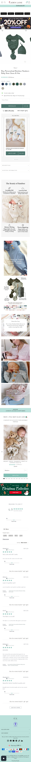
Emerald (17, 84)
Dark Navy (2, 84)
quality (5, 535)
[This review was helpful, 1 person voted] (24, 701)
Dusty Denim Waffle (24, 84)
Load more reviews (15, 707)
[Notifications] (27, 2)
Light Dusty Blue (10, 84)
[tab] (13, 159)
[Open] (3, 758)
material (11, 535)
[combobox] (22, 542)
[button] (15, 30)
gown (21, 535)
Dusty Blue (6, 84)
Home (15, 68)
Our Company (4, 733)
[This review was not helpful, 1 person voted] (26, 701)
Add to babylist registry (22, 110)
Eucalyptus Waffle (2, 88)
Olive (13, 84)
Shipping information (9, 170)
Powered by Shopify (15, 760)
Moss (20, 84)
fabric (16, 535)
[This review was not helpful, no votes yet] (26, 571)
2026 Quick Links (5, 729)
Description (6, 165)
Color (5, 81)
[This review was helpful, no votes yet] (24, 571)
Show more (6, 539)
